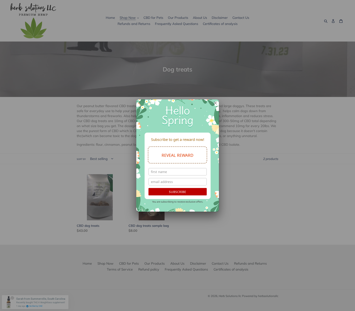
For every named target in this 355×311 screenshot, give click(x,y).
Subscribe (177, 192)
